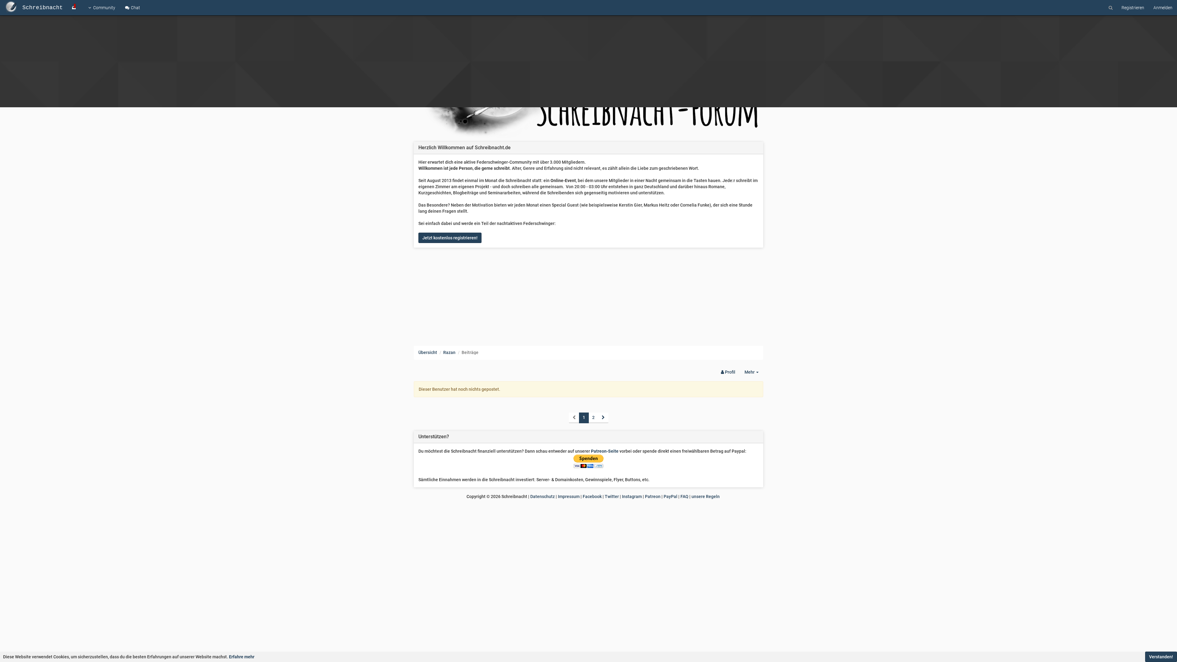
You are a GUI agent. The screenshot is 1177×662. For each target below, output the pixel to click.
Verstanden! (1161, 656)
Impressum (569, 496)
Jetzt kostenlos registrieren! (450, 237)
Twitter (612, 496)
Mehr (754, 373)
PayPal (670, 496)
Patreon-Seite (605, 451)
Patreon (653, 496)
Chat (135, 7)
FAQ (684, 496)
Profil (729, 372)
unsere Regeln (705, 496)
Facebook (592, 496)
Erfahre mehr (241, 656)
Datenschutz (542, 496)
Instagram (632, 496)
